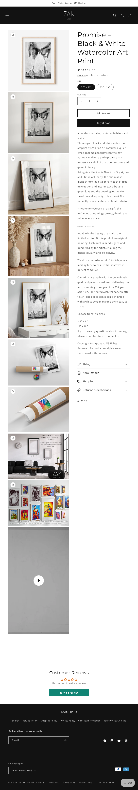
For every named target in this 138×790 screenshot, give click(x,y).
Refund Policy (30, 720)
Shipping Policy (49, 720)
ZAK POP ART (21, 782)
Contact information (105, 782)
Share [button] (84, 400)
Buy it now (103, 122)
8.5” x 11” (86, 87)
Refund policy (53, 782)
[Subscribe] (65, 740)
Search (15, 720)
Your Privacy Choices (115, 720)
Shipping (81, 75)
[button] (7, 15)
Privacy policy (69, 782)
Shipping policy (86, 782)
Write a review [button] (69, 692)
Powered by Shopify (35, 782)
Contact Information (89, 720)
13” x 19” (105, 87)
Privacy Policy (67, 720)
